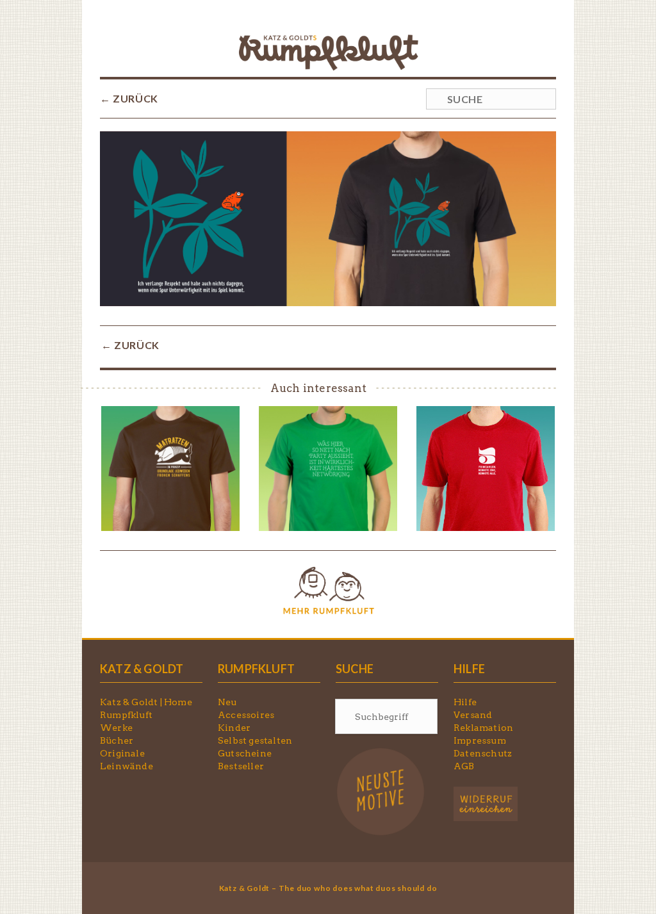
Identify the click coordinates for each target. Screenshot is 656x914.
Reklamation (483, 727)
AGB (464, 766)
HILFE (469, 669)
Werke (116, 727)
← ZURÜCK (129, 98)
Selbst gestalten (255, 740)
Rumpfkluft (126, 715)
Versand (473, 715)
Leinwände (126, 766)
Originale (122, 753)
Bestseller (241, 766)
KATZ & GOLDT (141, 669)
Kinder (234, 727)
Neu (227, 702)
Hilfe (465, 702)
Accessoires (246, 715)
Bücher (116, 740)
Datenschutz (483, 753)
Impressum (480, 740)
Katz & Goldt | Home (146, 702)
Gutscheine (245, 753)
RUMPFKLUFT (256, 669)
